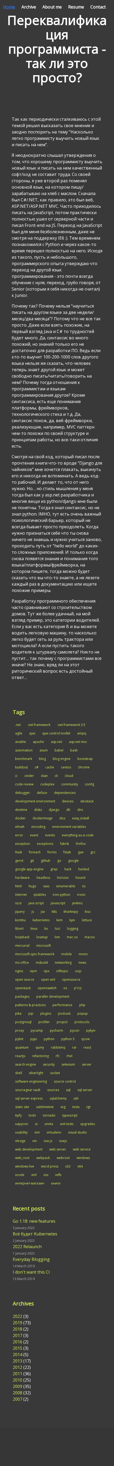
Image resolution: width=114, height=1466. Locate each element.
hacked (83, 869)
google (73, 860)
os (65, 988)
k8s (54, 911)
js (33, 911)
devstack (87, 801)
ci (16, 775)
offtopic (62, 971)
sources (53, 1090)
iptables (40, 894)
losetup (42, 937)
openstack (23, 988)
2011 (17, 1374)
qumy (40, 1047)
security (49, 1064)
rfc (58, 1056)
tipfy (18, 1115)
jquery (20, 911)
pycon (74, 1030)
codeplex (47, 784)
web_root (22, 1158)
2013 (17, 1361)
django (54, 809)
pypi (33, 1039)
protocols (81, 1022)
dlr (68, 809)
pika (18, 1013)
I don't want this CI (31, 1272)
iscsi (18, 903)
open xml (48, 979)
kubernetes (41, 920)
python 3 (67, 1039)
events (50, 835)
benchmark (23, 758)
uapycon (21, 1124)
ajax (32, 733)
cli (56, 775)
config (89, 784)
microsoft (43, 945)
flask (18, 852)
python (49, 1039)
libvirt (19, 928)
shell (18, 1073)
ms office (22, 962)
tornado (49, 1115)
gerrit (19, 860)
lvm (57, 937)
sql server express (29, 1098)
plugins (45, 1013)
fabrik (64, 843)
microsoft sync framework (34, 954)
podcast (64, 1013)
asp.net (56, 742)
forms (51, 852)
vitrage (20, 1141)
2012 (17, 1367)
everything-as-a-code (78, 835)
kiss (87, 911)
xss (45, 1175)
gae (81, 852)
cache (49, 767)
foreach (35, 852)
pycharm (56, 1030)
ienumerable (65, 886)
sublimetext (45, 1107)
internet (21, 894)
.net (18, 725)
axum (44, 750)
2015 (17, 1348)
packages (22, 996)
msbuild (42, 962)
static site (22, 1107)
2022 (17, 1316)
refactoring (40, 1056)
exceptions (45, 843)
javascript (58, 903)
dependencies (65, 792)
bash (74, 750)
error (19, 835)
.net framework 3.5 (71, 725)
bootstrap (85, 758)
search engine (25, 1064)
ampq (81, 733)
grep (54, 869)
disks (38, 809)
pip (30, 1013)
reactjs (20, 1056)
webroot (63, 1158)
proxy (19, 1030)
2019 (17, 1323)
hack (67, 869)
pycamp (37, 1030)
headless (43, 877)
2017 (17, 1335)
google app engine (29, 869)
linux (33, 928)
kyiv (72, 920)
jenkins (77, 903)
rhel (69, 1056)
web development (28, 1149)
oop (78, 971)
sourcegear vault (27, 1090)
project (62, 1022)
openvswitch (47, 988)
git (32, 860)
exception (22, 843)
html (18, 886)
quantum (22, 1047)
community (69, 784)
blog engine (62, 758)
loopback (22, 937)
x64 (80, 1166)
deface (42, 792)
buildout (21, 767)
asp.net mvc (78, 742)
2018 (17, 1329)
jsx (43, 911)
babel (59, 750)
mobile (66, 954)
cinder (29, 775)
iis (83, 886)
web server (57, 1149)
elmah (19, 826)
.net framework (39, 725)
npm (33, 971)
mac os (72, 937)
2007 (17, 1399)
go (59, 860)
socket (55, 1073)
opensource (71, 979)
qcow (85, 1039)
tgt (88, 1107)
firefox (81, 843)
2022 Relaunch (27, 1246)
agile (18, 733)
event (34, 835)
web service (82, 1149)
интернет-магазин (29, 1183)
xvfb (58, 1175)
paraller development (52, 996)
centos (66, 767)
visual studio (77, 1132)
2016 (17, 1342)
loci (57, 928)
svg (62, 1107)
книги (55, 1183)
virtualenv (54, 1132)
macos (90, 937)
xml (34, 1175)
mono (83, 954)
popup (82, 1013)
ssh (75, 1098)
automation (24, 750)
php (82, 1005)
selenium (68, 1064)
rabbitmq (58, 1047)
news (82, 962)
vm (34, 1141)
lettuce (87, 920)
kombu (20, 920)
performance (62, 1005)
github (45, 860)
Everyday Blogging (31, 1259)
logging (72, 928)
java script (36, 903)
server (86, 1064)
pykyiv (90, 1030)
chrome (84, 767)
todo (32, 1115)
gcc (92, 852)
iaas (46, 886)
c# (36, 767)
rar (74, 1047)
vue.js (48, 1141)
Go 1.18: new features (34, 1221)
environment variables (69, 826)
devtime (21, 809)
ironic (81, 894)
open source (24, 979)
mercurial (22, 945)
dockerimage (42, 818)
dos (62, 818)
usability (21, 1132)
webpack (43, 1158)
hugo (32, 886)
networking (63, 962)
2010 (17, 1380)
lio (46, 928)
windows (83, 1158)
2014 (17, 1354)
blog (42, 758)
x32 (68, 1166)
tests (76, 1107)
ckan (44, 775)
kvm (59, 920)
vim (37, 1132)
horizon (63, 877)
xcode (19, 1175)
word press (49, 1166)
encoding (38, 826)
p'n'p (78, 988)
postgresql (23, 1022)
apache (38, 742)
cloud (69, 775)
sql (68, 1090)
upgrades (87, 1124)
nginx (19, 971)
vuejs (63, 1141)
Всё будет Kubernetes (35, 1234)
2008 (17, 1393)
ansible (20, 742)
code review (24, 784)
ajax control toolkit (56, 733)
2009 (17, 1386)
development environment (35, 801)
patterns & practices (30, 1005)
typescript (69, 1115)
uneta (49, 1124)
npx (46, 971)
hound (80, 877)
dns (80, 809)
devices (67, 801)
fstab (67, 852)
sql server (84, 1090)
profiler (44, 1022)
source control (65, 1081)
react (87, 1047)
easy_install (80, 818)
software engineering (31, 1081)
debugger (22, 792)
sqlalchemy (58, 1098)
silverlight (36, 1073)
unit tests (66, 1124)
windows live (24, 1166)
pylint (19, 1039)
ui (36, 1124)
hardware (22, 877)
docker (20, 818)
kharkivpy (71, 911)
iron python (61, 894)
